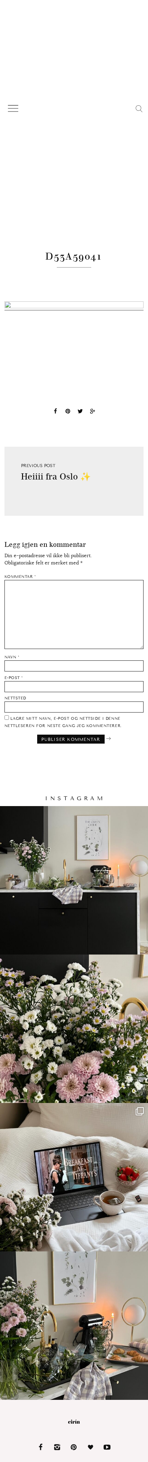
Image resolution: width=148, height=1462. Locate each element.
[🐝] (74, 1029)
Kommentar (20, 576)
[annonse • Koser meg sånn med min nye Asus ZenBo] (74, 1177)
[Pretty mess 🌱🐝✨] (74, 880)
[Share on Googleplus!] (92, 412)
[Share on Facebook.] (55, 412)
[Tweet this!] (80, 412)
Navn (12, 657)
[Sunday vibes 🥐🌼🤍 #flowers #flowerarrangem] (74, 1325)
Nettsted (15, 698)
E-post (13, 678)
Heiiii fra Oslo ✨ (56, 476)
